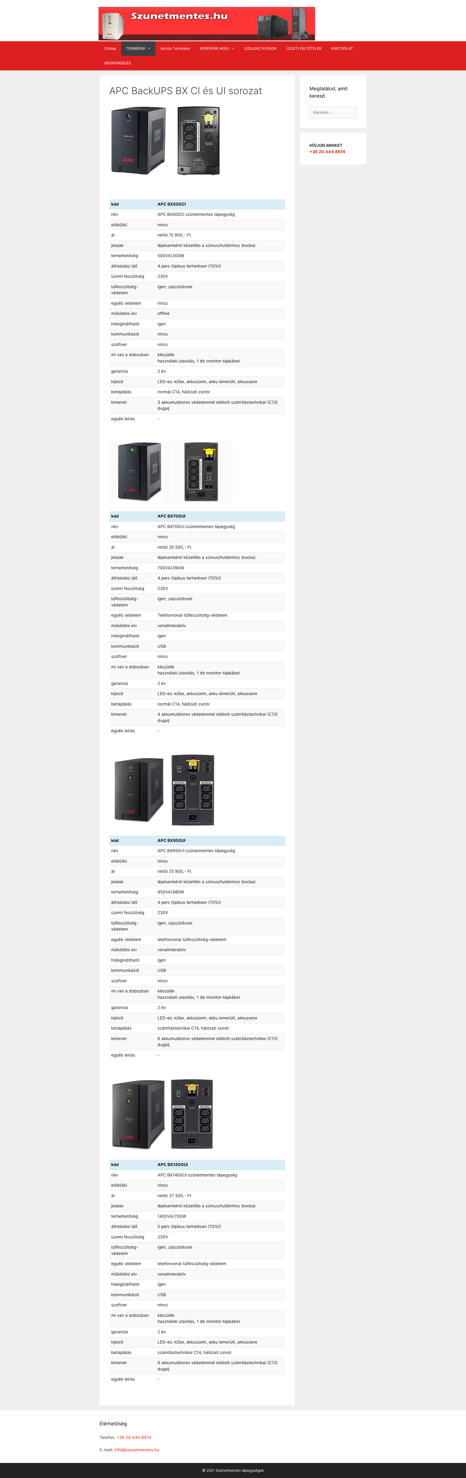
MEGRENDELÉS (117, 63)
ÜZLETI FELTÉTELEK (304, 48)
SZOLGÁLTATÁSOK (260, 48)
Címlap (110, 48)
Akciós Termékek (175, 48)
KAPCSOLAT (342, 48)
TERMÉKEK (135, 48)
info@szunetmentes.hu (136, 1449)
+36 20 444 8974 (327, 151)
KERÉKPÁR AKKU (214, 48)
